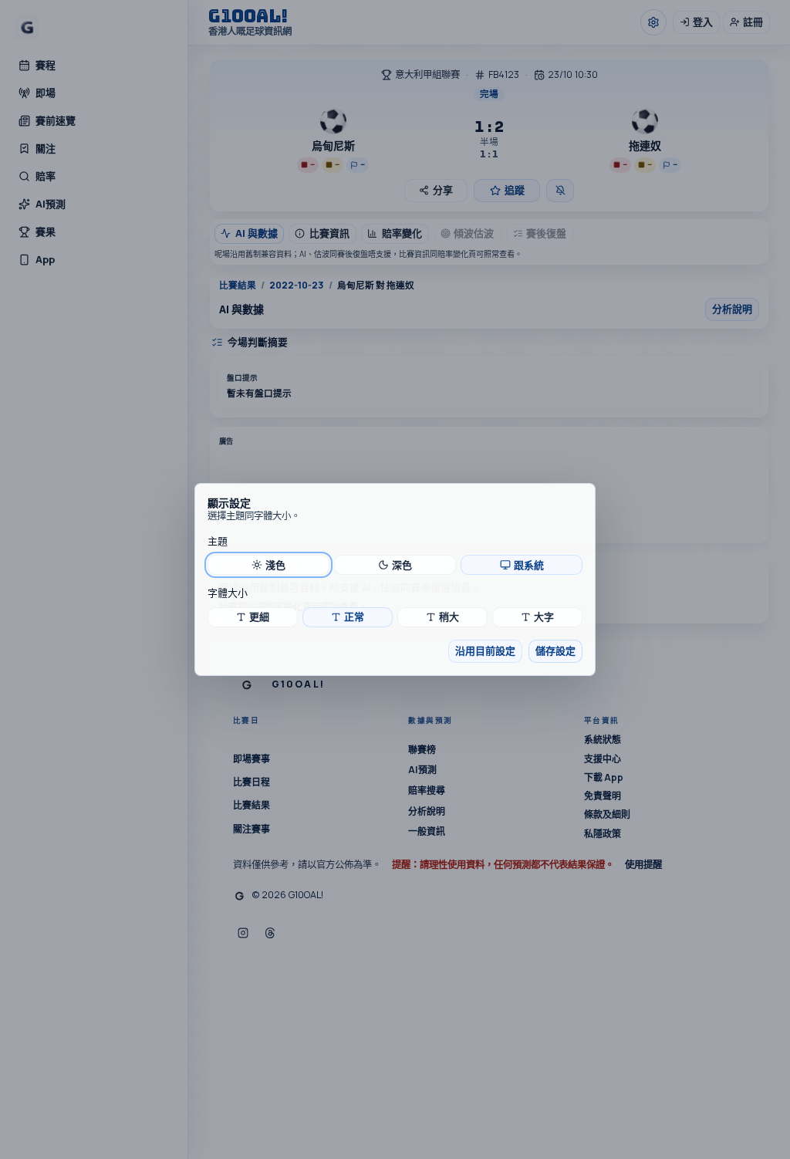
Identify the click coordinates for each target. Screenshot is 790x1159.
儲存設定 (555, 650)
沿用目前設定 (485, 650)
